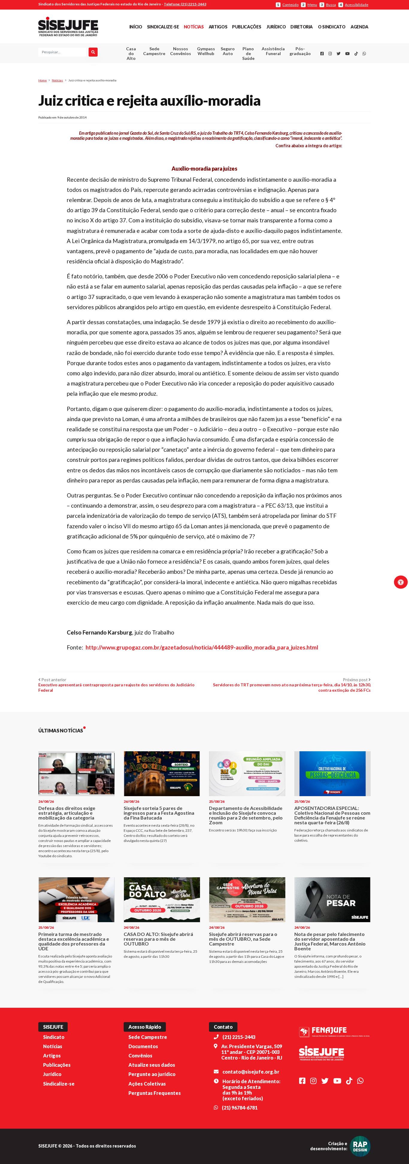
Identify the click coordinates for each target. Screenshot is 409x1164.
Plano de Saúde (248, 53)
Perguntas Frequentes (154, 1093)
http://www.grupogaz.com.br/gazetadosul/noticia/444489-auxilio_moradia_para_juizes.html (202, 647)
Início (135, 26)
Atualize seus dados (151, 1065)
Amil (264, 66)
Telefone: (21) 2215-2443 (185, 4)
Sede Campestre (154, 51)
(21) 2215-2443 (238, 1037)
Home (42, 80)
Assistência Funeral (273, 51)
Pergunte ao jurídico (151, 1074)
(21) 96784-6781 (239, 1107)
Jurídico (276, 26)
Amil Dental (264, 73)
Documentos (143, 1046)
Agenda (359, 26)
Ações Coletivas (147, 1083)
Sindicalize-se (163, 26)
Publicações (246, 26)
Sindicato (53, 1037)
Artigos (218, 26)
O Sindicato (331, 26)
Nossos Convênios (180, 51)
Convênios (140, 1055)
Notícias (194, 26)
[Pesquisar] (93, 52)
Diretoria (301, 26)
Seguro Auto (228, 51)
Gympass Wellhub (206, 51)
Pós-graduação (300, 51)
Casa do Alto (131, 53)
